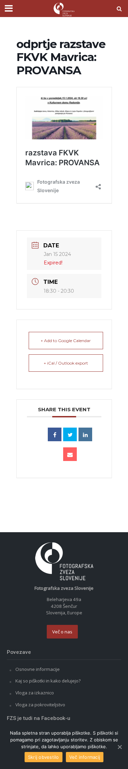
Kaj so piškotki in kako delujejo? (48, 681)
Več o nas (62, 632)
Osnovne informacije (37, 669)
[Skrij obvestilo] (119, 746)
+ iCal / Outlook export (66, 363)
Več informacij (84, 757)
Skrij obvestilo (43, 757)
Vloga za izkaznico (34, 693)
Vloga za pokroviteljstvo (40, 705)
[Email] (70, 454)
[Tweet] (70, 434)
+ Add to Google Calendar (66, 340)
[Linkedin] (85, 434)
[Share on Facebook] (54, 434)
